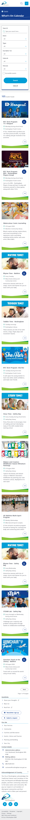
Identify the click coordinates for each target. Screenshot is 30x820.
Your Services (8, 725)
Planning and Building (11, 740)
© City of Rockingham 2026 (9, 817)
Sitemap (9, 813)
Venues (5, 66)
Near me (6, 704)
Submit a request (11, 718)
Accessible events (10, 73)
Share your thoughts (10, 700)
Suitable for (7, 51)
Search (5, 28)
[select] (14, 39)
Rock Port (7, 707)
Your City (7, 743)
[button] (15, 80)
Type (4, 43)
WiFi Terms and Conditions (9, 815)
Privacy (4, 814)
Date (4, 36)
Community (7, 729)
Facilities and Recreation (11, 732)
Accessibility (5, 811)
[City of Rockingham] (5, 3)
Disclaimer (12, 811)
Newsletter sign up (12, 713)
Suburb (5, 58)
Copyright (19, 811)
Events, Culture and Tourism (13, 736)
